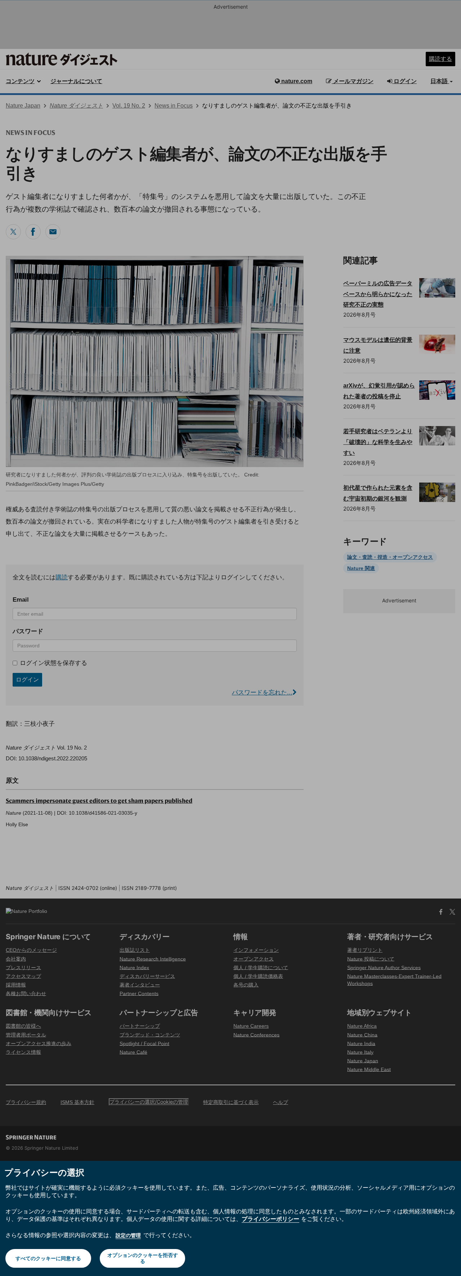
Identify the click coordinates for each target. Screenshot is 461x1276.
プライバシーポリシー (270, 1218)
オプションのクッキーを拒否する (142, 1258)
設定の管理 (128, 1235)
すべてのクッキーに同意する (48, 1258)
